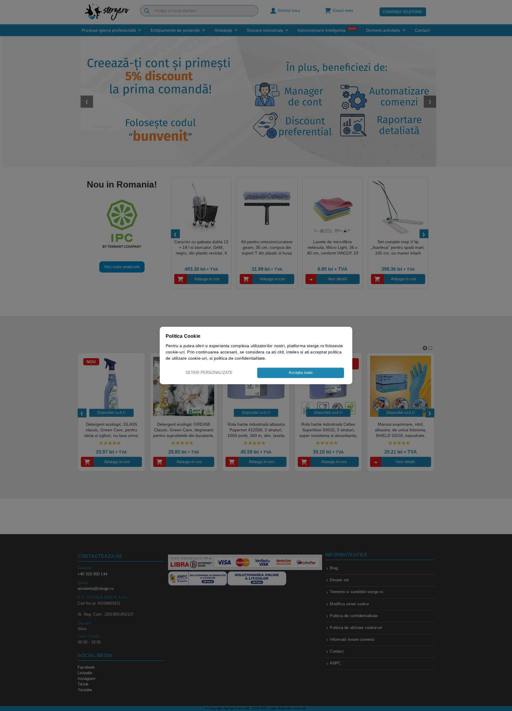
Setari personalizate (209, 372)
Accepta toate (301, 372)
